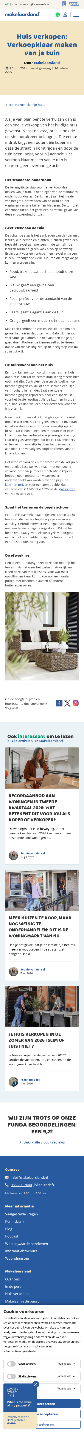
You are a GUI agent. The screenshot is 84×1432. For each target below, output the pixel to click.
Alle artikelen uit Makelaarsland (37, 741)
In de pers (13, 1286)
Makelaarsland (47, 63)
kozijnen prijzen (16, 485)
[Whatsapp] (58, 14)
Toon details (64, 1363)
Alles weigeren (42, 1424)
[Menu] (76, 14)
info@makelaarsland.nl (29, 1177)
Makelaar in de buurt (22, 1301)
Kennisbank (14, 1221)
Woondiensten (17, 1258)
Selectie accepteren (42, 1414)
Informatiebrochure (21, 1251)
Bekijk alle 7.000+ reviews (44, 1142)
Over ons (12, 1279)
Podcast (11, 1236)
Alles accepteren (42, 1403)
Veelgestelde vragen (21, 1214)
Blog (8, 1229)
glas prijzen (67, 489)
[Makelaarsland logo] (22, 14)
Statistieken (27, 1376)
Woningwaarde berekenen (26, 1243)
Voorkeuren (27, 1364)
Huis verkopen (17, 1293)
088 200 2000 (21, 1185)
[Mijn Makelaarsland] (65, 14)
